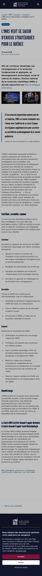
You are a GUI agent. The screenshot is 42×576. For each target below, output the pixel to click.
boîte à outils (19, 411)
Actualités (25, 14)
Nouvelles (17, 14)
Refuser (21, 562)
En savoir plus (21, 551)
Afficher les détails (21, 567)
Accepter (21, 556)
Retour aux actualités (13, 506)
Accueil (3, 14)
